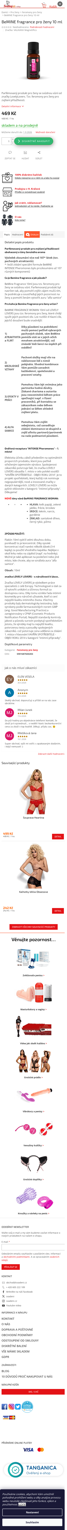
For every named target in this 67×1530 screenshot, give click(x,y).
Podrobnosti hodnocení (42, 27)
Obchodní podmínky (17, 1335)
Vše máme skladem (16, 1351)
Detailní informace (11, 106)
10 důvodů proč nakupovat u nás (27, 1376)
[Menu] (60, 4)
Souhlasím (32, 1522)
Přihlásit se (10, 1267)
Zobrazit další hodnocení (51, 753)
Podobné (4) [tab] (47, 234)
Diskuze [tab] (35, 234)
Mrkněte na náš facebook (19, 1291)
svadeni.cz (11, 1300)
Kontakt (8, 1318)
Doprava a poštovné (17, 1329)
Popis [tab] (7, 234)
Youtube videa (13, 1305)
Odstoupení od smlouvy (20, 1340)
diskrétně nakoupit (36, 141)
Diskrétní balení (14, 1346)
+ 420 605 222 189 (15, 1287)
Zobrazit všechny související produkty (33, 927)
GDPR (21, 1504)
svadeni (10, 1296)
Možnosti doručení (45, 132)
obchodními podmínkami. (16, 1256)
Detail (58, 836)
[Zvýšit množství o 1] (12, 139)
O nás (6, 1324)
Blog (5, 1371)
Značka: (21, 30)
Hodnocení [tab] (17, 234)
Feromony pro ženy (27, 649)
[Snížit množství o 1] (12, 143)
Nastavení (32, 1512)
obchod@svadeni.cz (16, 1282)
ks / (33, 1391)
